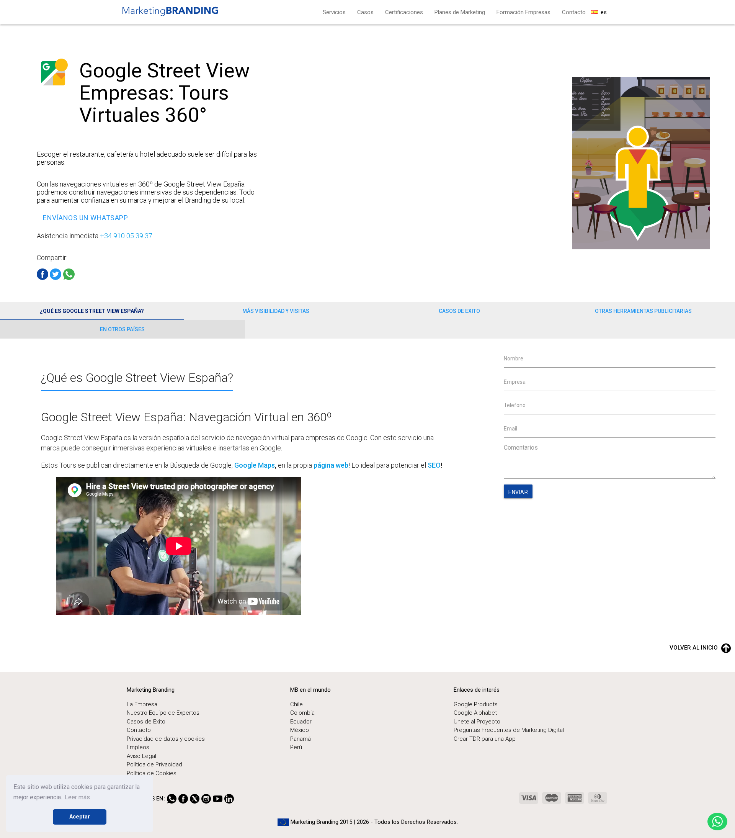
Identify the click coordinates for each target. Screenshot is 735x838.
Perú (296, 747)
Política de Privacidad (154, 764)
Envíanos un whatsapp (85, 218)
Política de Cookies (151, 773)
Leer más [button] (77, 797)
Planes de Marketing (459, 12)
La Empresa (142, 704)
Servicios (334, 12)
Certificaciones (404, 12)
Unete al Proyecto (477, 721)
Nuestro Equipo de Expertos (163, 712)
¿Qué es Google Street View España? (92, 311)
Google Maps (254, 465)
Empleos (138, 747)
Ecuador (301, 721)
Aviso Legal (141, 756)
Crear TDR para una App (485, 738)
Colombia (302, 712)
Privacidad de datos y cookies (166, 738)
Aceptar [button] (79, 816)
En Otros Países (122, 329)
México (299, 730)
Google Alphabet (475, 712)
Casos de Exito (459, 311)
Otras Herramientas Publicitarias (643, 311)
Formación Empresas (523, 12)
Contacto (574, 12)
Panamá (300, 738)
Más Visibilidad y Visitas (275, 311)
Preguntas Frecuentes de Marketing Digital (509, 730)
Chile (296, 704)
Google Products (476, 704)
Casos (365, 12)
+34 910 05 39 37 (126, 236)
